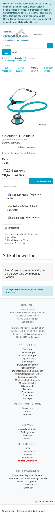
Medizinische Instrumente (27, 379)
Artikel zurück (20, 69)
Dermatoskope (27, 352)
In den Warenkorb (42, 181)
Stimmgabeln (27, 386)
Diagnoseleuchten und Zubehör (27, 370)
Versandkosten (45, 501)
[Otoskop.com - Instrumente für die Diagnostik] (13, 36)
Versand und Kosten (27, 429)
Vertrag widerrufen (27, 460)
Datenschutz (28, 454)
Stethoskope (28, 361)
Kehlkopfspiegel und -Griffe (28, 373)
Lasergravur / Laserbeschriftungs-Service (27, 478)
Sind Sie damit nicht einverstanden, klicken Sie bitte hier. (27, 20)
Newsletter (27, 487)
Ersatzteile (27, 395)
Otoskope (27, 349)
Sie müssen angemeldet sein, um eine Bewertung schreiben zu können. (25, 273)
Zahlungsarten (27, 432)
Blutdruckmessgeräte (27, 364)
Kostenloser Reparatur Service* (27, 475)
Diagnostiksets (27, 358)
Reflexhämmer (27, 367)
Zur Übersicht (6, 69)
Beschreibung (12, 227)
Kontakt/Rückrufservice (27, 337)
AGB (27, 448)
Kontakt (27, 438)
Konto (27, 411)
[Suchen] (50, 45)
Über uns (27, 435)
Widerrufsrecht (27, 451)
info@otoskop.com (33, 333)
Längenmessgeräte (27, 376)
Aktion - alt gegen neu (27, 481)
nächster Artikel (48, 69)
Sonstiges (27, 398)
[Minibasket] (47, 34)
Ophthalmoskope (27, 355)
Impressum (27, 457)
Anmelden (38, 34)
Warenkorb (27, 408)
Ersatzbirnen (27, 392)
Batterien (27, 389)
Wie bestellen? (27, 484)
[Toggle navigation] (6, 52)
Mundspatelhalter (27, 383)
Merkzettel (27, 414)
